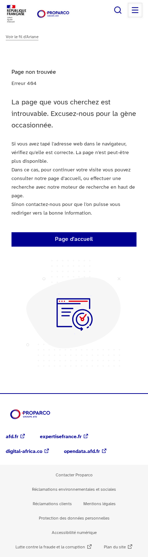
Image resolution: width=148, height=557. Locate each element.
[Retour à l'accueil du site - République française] (53, 13)
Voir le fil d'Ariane (22, 37)
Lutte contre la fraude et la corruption (50, 547)
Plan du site (115, 547)
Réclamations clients (52, 504)
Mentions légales (99, 504)
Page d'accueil (74, 239)
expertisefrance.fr (61, 437)
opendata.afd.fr (82, 451)
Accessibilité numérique (74, 532)
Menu (135, 10)
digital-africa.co (24, 451)
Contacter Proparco (74, 475)
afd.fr (12, 437)
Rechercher (118, 10)
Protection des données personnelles (74, 518)
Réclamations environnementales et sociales (74, 489)
